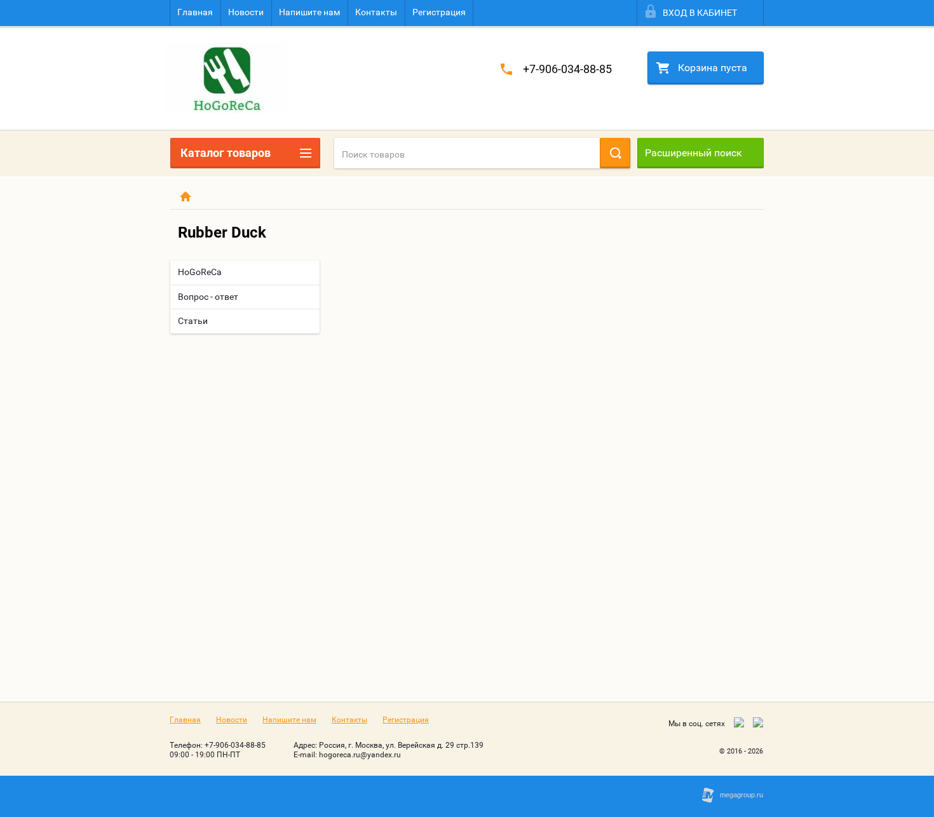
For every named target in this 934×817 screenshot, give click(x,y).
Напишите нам (309, 12)
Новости (246, 12)
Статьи (193, 321)
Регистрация (439, 12)
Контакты (376, 12)
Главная (195, 12)
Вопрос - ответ (208, 297)
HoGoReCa (200, 272)
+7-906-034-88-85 (567, 69)
